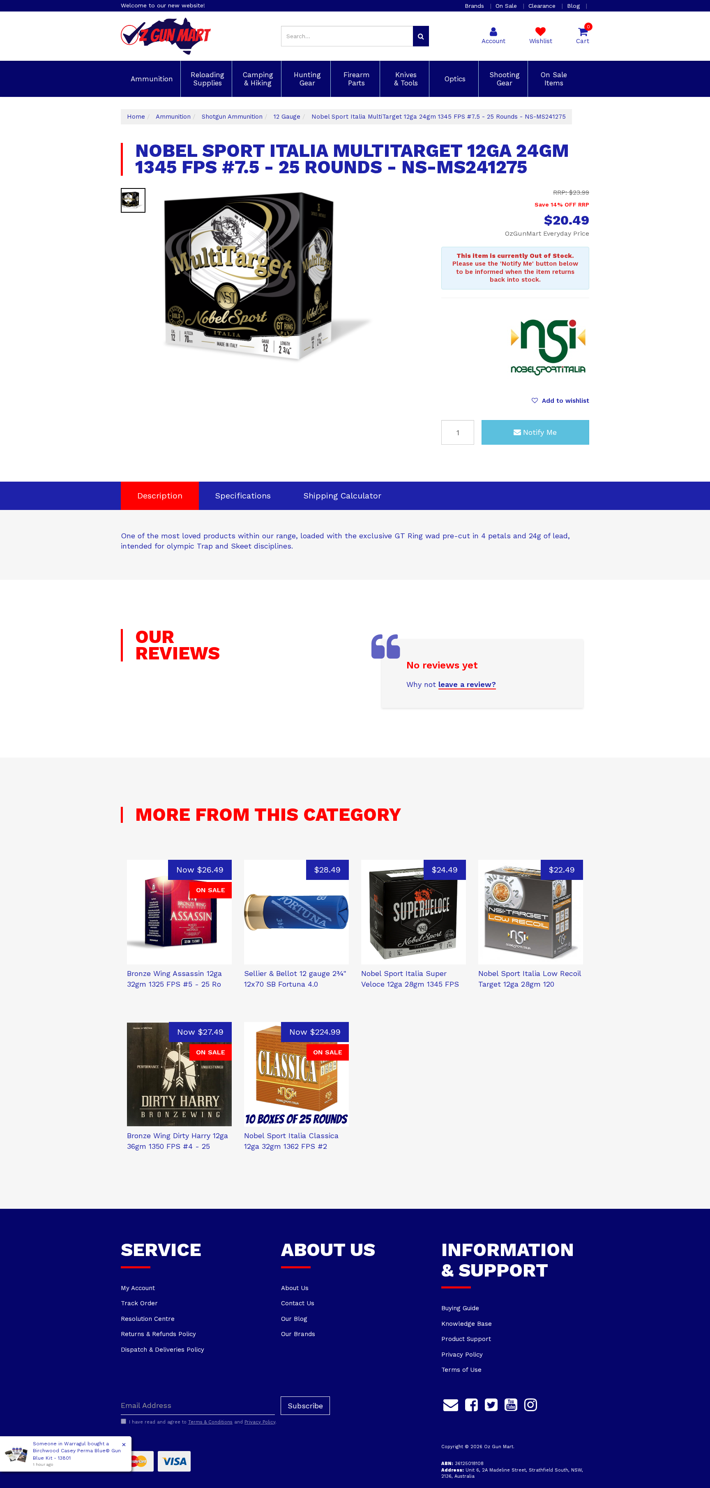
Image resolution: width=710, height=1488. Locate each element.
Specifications (243, 496)
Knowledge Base (466, 1323)
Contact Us (297, 1303)
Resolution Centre (148, 1319)
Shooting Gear (503, 79)
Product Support (466, 1339)
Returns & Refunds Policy (158, 1334)
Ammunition (150, 79)
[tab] (160, 496)
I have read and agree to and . (203, 1422)
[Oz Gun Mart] (166, 35)
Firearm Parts (355, 79)
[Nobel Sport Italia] (548, 347)
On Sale (507, 5)
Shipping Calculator (342, 496)
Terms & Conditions (210, 1422)
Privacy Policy (462, 1354)
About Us (295, 1288)
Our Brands (298, 1334)
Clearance (543, 5)
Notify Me (540, 432)
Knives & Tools (405, 79)
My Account (138, 1288)
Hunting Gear (306, 79)
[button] (560, 400)
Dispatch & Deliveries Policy (162, 1349)
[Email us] (450, 1404)
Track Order (139, 1303)
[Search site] (421, 36)
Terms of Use (461, 1369)
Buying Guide (460, 1308)
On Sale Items (552, 79)
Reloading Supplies (206, 79)
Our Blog (294, 1319)
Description (159, 496)
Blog (574, 5)
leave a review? (467, 684)
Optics (454, 79)
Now (200, 870)
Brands (475, 5)
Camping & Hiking (256, 79)
